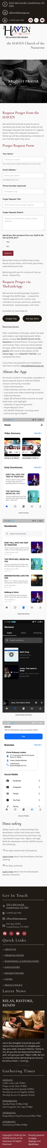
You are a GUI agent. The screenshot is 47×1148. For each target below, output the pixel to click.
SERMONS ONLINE (14, 955)
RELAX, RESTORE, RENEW (18, 1003)
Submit (8, 253)
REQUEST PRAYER (14, 973)
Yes (7, 242)
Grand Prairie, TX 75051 (17, 907)
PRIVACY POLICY (13, 985)
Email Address (10, 170)
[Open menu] (5, 55)
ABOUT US (10, 949)
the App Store (32, 318)
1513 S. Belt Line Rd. (15, 904)
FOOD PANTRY (12, 967)
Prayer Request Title (12, 199)
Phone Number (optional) (14, 186)
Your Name (8, 154)
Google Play (11, 318)
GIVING (9, 979)
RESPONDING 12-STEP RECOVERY (22, 961)
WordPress (33, 1144)
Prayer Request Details (13, 212)
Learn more (8, 856)
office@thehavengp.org (19, 12)
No (7, 246)
